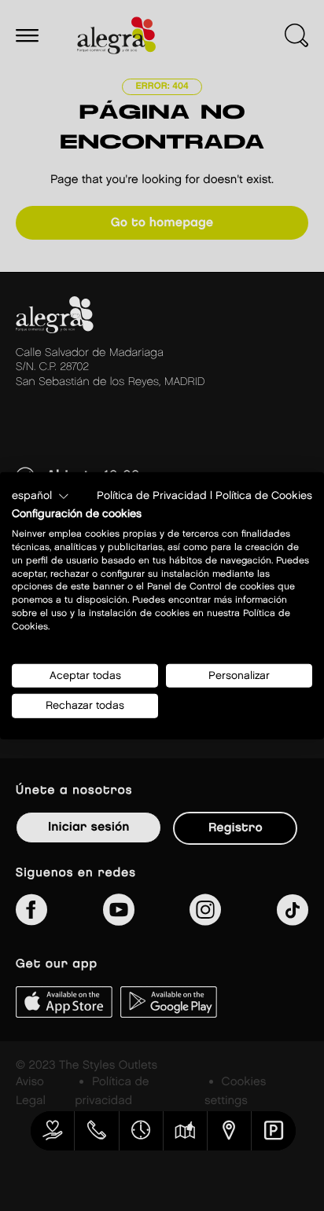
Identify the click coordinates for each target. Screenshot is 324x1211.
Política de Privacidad (152, 495)
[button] (40, 495)
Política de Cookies (263, 495)
